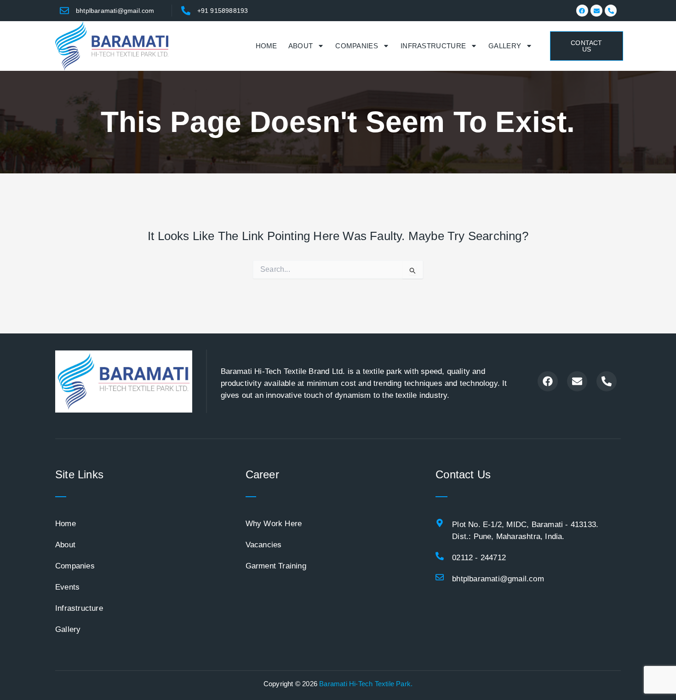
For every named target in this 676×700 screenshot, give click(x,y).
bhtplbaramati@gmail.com (115, 10)
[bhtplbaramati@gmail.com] (64, 10)
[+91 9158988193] (185, 10)
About (300, 46)
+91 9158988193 (222, 10)
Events (67, 587)
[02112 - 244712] (439, 556)
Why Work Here (274, 523)
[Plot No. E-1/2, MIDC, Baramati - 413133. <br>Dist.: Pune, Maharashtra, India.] (439, 523)
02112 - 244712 (479, 557)
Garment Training (276, 566)
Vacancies (264, 544)
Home (266, 46)
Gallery (504, 46)
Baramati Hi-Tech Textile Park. (365, 684)
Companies (356, 46)
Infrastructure (433, 46)
